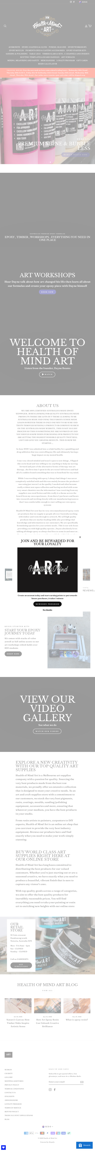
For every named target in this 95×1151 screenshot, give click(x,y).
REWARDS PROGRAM (47, 604)
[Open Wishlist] (3, 1147)
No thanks (47, 610)
